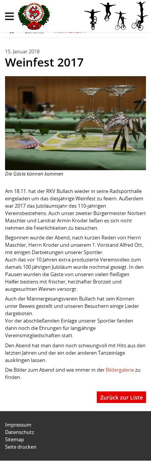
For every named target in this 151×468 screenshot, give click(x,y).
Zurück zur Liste (121, 397)
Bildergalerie (120, 369)
